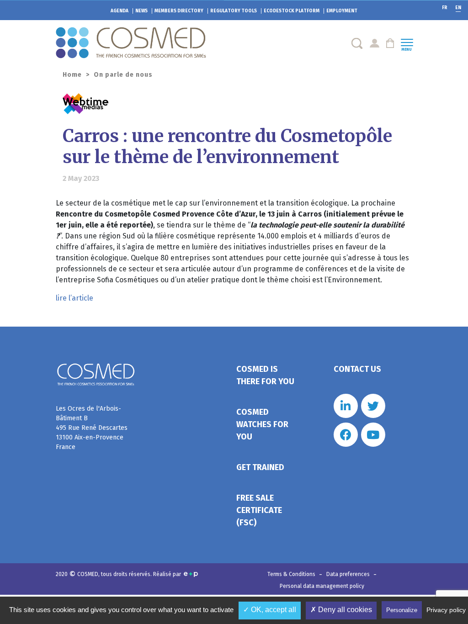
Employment (341, 11)
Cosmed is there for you (265, 375)
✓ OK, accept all (269, 609)
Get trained (260, 467)
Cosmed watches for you (262, 424)
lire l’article (74, 298)
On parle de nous (123, 75)
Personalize (401, 610)
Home (72, 75)
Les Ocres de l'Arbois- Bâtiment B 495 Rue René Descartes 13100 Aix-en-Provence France (92, 428)
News (141, 11)
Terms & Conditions (292, 574)
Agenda (119, 11)
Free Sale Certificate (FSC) (259, 510)
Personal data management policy (322, 586)
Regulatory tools (233, 11)
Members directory (178, 11)
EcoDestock (291, 11)
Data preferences (348, 574)
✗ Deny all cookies (341, 609)
